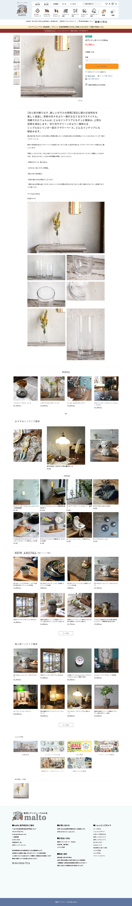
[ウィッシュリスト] (106, 4)
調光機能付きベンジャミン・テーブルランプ (52, 712)
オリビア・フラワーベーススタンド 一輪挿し (106, 404)
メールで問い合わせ (106, 76)
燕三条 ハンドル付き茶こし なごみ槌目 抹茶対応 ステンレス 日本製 (25, 584)
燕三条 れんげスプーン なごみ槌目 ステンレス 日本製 (52, 584)
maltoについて (97, 845)
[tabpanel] (79, 393)
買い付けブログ (97, 842)
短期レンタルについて (99, 837)
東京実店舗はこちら (87, 21)
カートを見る (97, 829)
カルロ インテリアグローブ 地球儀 (105, 675)
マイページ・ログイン (99, 856)
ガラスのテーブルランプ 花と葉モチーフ (78, 712)
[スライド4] (69, 476)
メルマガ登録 (97, 850)
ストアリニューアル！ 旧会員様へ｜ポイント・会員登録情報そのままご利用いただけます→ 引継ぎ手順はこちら (66, 27)
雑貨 (103, 15)
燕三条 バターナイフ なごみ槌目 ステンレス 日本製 (79, 584)
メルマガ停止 (97, 853)
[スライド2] (65, 476)
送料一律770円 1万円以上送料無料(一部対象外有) (43, 21)
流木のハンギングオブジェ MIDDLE (24, 619)
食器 (113, 15)
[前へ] (13, 450)
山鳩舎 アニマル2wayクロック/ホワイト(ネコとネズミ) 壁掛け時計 (79, 676)
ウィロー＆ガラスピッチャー (22, 403)
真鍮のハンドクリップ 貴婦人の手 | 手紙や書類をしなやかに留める (79, 620)
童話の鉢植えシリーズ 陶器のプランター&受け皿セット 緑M (105, 712)
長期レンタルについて (99, 840)
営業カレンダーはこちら (19, 845)
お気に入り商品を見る (99, 834)
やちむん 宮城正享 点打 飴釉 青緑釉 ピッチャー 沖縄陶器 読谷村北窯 (105, 620)
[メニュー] (116, 3)
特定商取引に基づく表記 (100, 848)
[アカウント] (109, 4)
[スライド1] (63, 476)
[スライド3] (67, 476)
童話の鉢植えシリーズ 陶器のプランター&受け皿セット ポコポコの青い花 (52, 620)
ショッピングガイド (99, 831)
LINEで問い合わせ (93, 79)
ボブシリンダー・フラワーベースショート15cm (52, 404)
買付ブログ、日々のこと (69, 21)
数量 (86, 57)
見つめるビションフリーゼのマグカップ (106, 584)
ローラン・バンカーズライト (22, 711)
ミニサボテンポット (73, 403)
